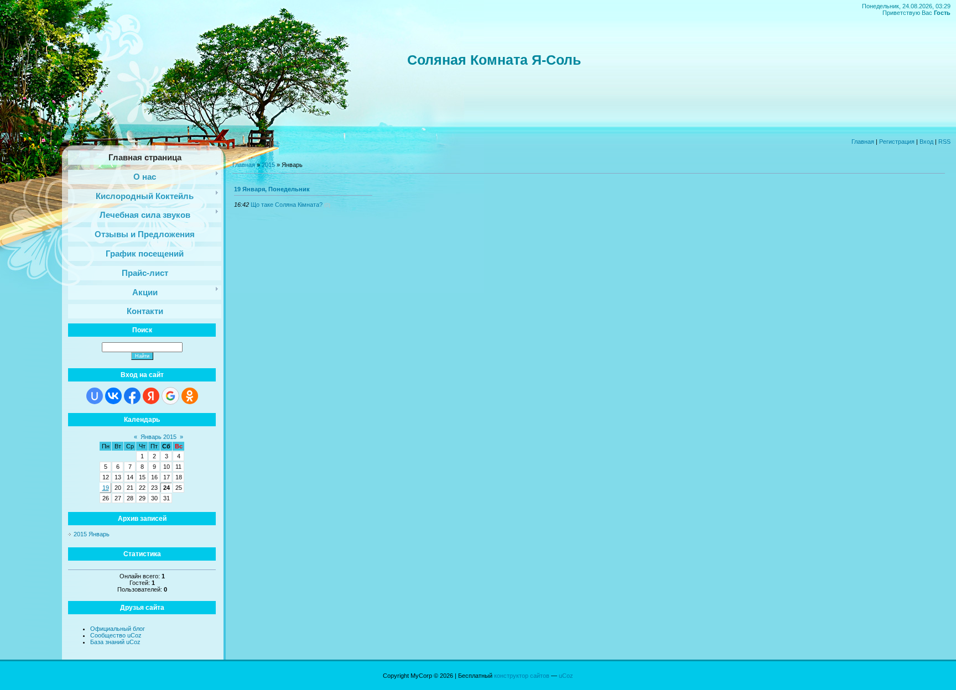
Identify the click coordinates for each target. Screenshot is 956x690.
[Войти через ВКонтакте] (113, 396)
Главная (862, 141)
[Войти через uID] (94, 396)
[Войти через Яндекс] (151, 396)
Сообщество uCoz (116, 635)
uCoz (566, 675)
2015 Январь (92, 534)
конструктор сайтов (521, 675)
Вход (926, 141)
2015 (268, 164)
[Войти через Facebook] (132, 396)
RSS (944, 141)
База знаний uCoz (115, 642)
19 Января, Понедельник (272, 189)
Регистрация (897, 141)
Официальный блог (117, 628)
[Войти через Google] (170, 396)
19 (105, 487)
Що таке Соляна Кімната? (287, 204)
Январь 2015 (158, 436)
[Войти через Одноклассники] (189, 396)
